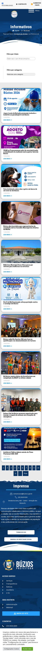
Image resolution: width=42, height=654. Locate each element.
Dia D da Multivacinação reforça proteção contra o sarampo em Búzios (20, 303)
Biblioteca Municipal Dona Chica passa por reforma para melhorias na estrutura (18, 265)
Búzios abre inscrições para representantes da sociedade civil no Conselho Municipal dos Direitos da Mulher (21, 227)
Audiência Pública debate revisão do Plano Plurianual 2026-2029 (18, 453)
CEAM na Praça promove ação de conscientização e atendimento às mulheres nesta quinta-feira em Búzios (20, 152)
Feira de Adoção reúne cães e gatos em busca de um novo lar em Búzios (20, 190)
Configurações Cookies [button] (11, 649)
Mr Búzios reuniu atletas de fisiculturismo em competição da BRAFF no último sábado (19, 377)
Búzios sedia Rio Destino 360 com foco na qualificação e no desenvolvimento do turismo (19, 340)
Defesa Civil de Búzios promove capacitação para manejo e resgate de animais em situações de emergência (20, 415)
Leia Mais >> (7, 120)
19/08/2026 (6, 117)
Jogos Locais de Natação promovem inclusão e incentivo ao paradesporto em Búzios (19, 114)
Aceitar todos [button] (27, 649)
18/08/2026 (6, 306)
